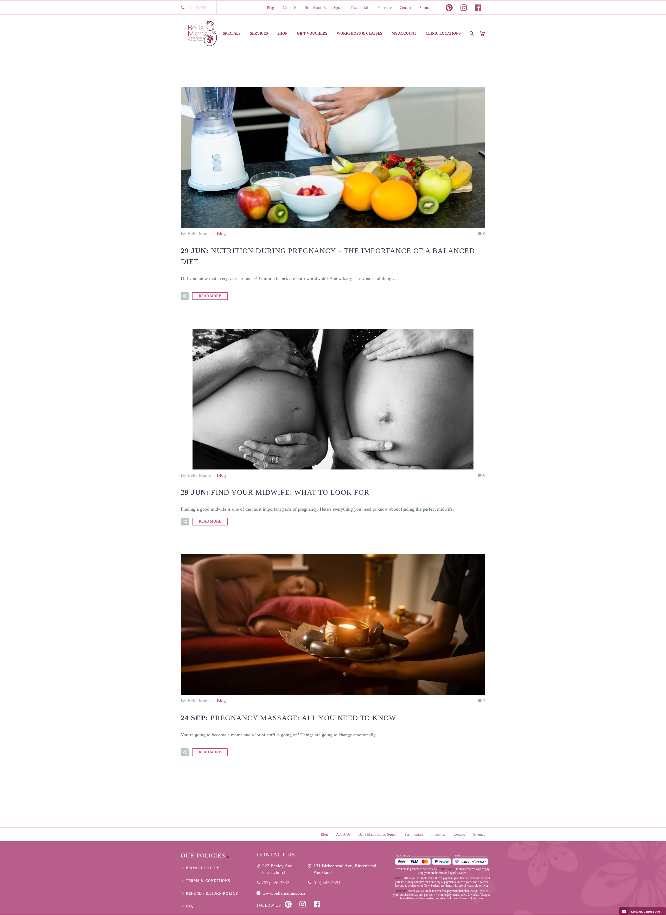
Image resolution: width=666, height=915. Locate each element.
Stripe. (442, 869)
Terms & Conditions (208, 881)
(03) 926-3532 (275, 882)
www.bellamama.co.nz (283, 893)
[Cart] (484, 33)
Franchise (384, 8)
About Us (289, 8)
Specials (232, 33)
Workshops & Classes (359, 33)
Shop (282, 33)
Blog (270, 8)
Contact (405, 8)
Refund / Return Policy (212, 893)
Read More (210, 296)
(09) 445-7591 (197, 8)
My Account (404, 33)
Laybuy (398, 878)
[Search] (471, 33)
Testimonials (360, 8)
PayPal (451, 869)
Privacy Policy (202, 868)
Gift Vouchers (312, 33)
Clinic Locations (443, 33)
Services (259, 33)
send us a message (645, 911)
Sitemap (425, 8)
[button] (185, 296)
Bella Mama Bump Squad (323, 8)
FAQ (190, 906)
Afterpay (401, 891)
